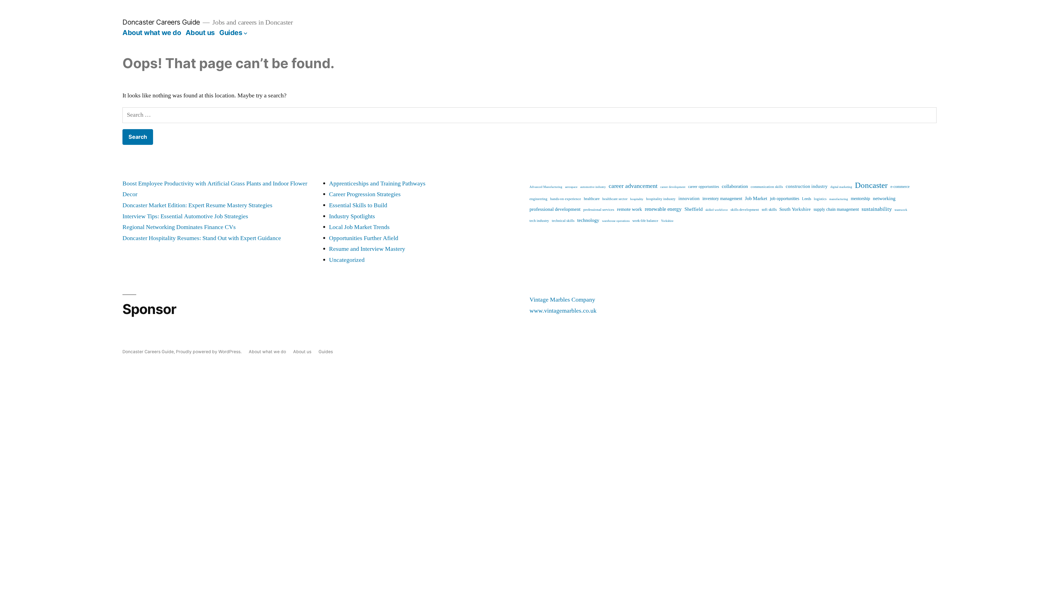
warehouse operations (616, 221)
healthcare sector (614, 199)
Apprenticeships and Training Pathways (377, 183)
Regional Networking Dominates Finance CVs (179, 227)
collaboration (735, 186)
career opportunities (703, 186)
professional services (598, 209)
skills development (745, 209)
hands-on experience (565, 199)
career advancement (633, 186)
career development (672, 187)
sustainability (877, 209)
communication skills (767, 187)
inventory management (722, 198)
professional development (555, 209)
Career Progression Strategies (365, 194)
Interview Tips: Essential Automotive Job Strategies (185, 216)
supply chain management (836, 209)
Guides (230, 32)
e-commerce (900, 186)
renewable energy (663, 209)
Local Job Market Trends (359, 227)
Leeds (806, 198)
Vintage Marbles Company (562, 300)
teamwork (901, 210)
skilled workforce (716, 210)
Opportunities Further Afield (363, 238)
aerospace (571, 187)
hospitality (636, 199)
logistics (820, 199)
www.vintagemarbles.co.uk (563, 311)
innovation (689, 198)
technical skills (563, 221)
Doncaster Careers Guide (161, 22)
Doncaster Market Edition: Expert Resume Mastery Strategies (197, 205)
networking (884, 198)
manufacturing (838, 199)
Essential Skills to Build (358, 205)
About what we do (151, 32)
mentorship (860, 198)
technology (588, 220)
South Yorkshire (795, 209)
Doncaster (871, 185)
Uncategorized (347, 260)
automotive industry (593, 187)
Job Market (756, 198)
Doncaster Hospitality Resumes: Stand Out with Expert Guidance (201, 238)
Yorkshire (667, 221)
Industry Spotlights (352, 216)
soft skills (769, 209)
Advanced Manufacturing (546, 187)
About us (200, 32)
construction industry (807, 186)
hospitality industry (661, 199)
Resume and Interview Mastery (367, 249)
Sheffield (693, 209)
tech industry (539, 221)
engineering (538, 199)
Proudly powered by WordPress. (209, 351)
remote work (629, 209)
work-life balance (645, 221)
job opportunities (784, 198)
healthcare (592, 198)
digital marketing (841, 187)
